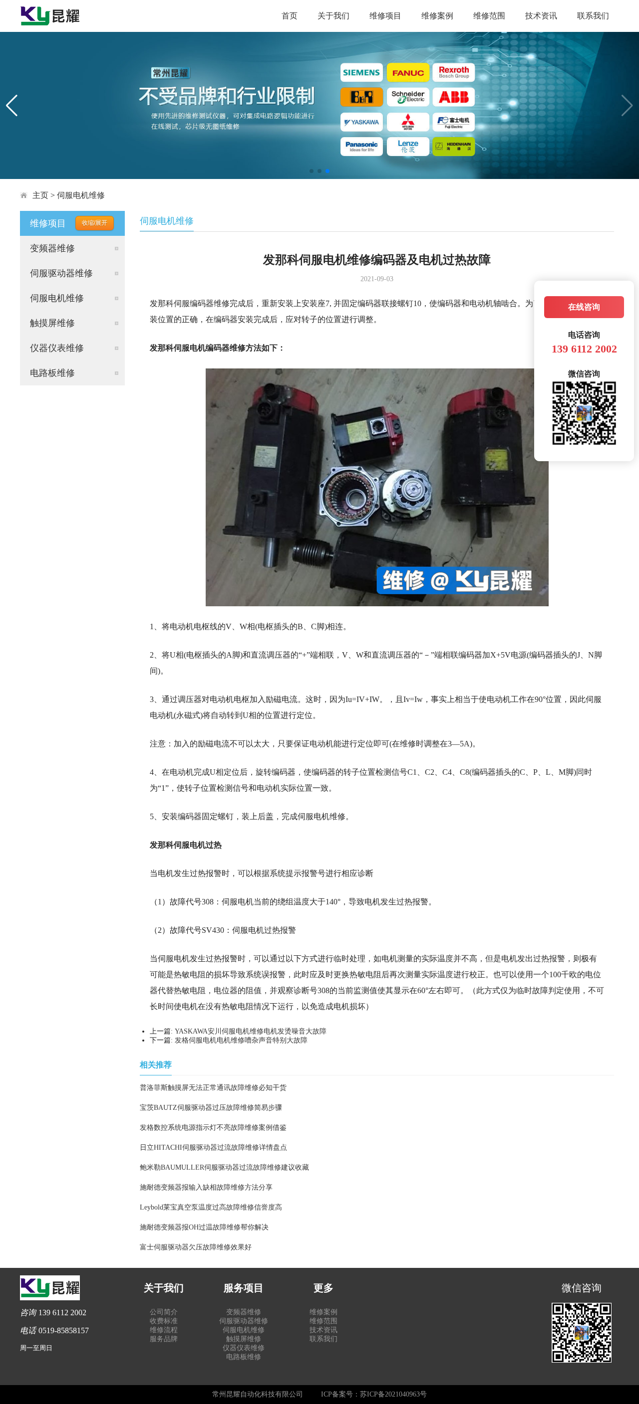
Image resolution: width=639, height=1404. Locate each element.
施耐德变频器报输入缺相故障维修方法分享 (206, 1187)
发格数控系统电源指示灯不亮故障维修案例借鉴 (213, 1127)
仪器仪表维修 (57, 348)
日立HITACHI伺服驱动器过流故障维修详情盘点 (213, 1147)
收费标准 (164, 1321)
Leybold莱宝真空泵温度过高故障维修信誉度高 (211, 1207)
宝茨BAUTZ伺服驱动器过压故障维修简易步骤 (211, 1107)
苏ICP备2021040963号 (393, 1394)
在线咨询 (584, 307)
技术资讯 (541, 15)
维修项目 (385, 15)
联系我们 (593, 15)
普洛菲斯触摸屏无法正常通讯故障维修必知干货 (213, 1087)
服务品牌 (164, 1339)
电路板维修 (52, 373)
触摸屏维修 (52, 323)
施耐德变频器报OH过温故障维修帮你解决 (204, 1227)
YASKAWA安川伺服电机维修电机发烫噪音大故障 (250, 1031)
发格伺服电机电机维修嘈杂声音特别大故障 (241, 1040)
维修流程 (164, 1330)
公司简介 (164, 1312)
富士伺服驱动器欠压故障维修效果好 (196, 1247)
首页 (290, 15)
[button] (312, 171)
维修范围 (489, 15)
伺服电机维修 (81, 195)
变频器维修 (52, 248)
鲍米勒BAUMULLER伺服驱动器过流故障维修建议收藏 (224, 1167)
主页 (40, 195)
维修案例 (437, 15)
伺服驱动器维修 (61, 273)
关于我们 (333, 15)
